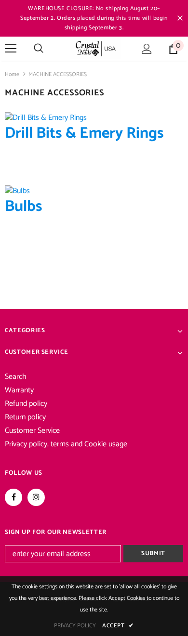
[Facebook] (13, 497)
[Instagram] (36, 497)
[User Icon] (147, 49)
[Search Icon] (38, 48)
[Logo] (95, 48)
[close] (180, 18)
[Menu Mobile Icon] (10, 48)
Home (12, 74)
